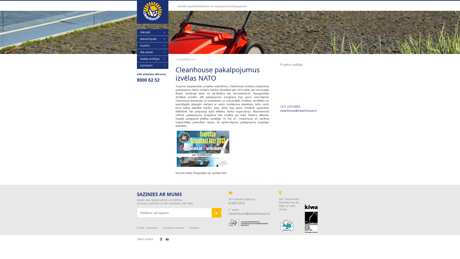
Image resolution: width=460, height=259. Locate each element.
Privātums (194, 227)
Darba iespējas (150, 59)
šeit (224, 173)
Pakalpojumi (148, 39)
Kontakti (146, 65)
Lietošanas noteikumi (173, 227)
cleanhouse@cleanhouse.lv (298, 111)
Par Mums (146, 52)
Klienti (145, 45)
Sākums (145, 32)
